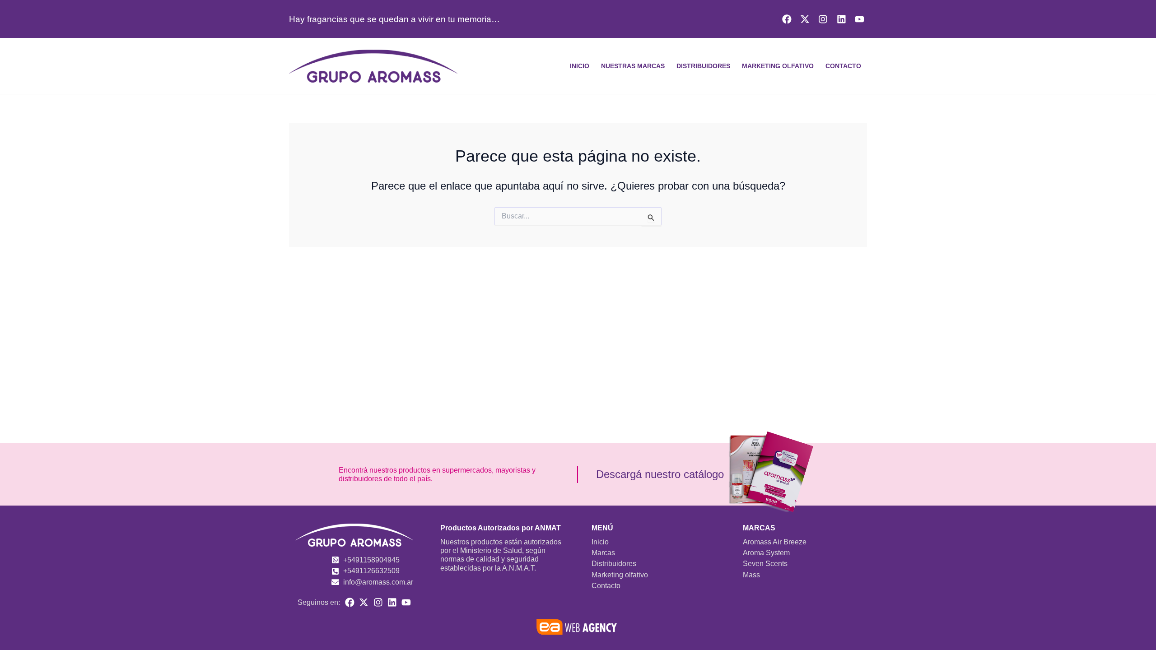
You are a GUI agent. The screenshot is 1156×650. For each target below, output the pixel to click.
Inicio (579, 66)
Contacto (843, 66)
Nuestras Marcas (633, 66)
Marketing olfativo (778, 66)
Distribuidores (703, 66)
